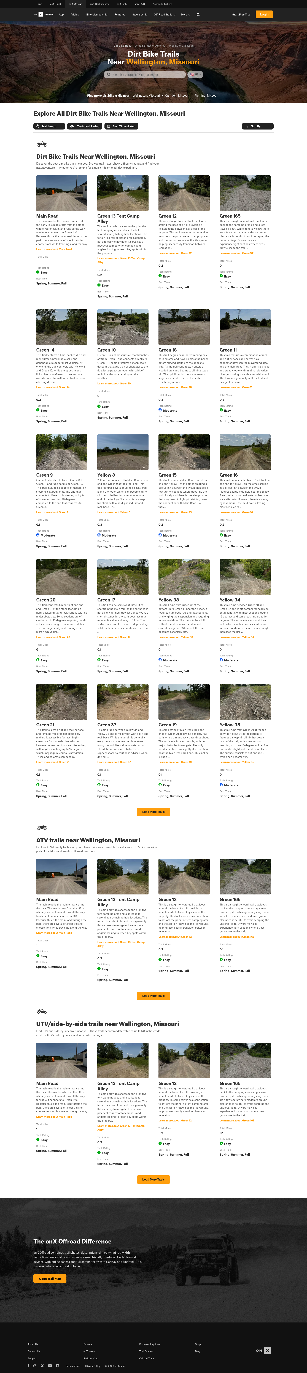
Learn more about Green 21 (61, 741)
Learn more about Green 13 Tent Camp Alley (123, 237)
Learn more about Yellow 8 (123, 492)
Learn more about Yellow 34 (245, 616)
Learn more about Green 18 (184, 367)
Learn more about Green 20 (61, 616)
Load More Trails (153, 811)
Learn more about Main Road (61, 237)
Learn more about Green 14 (61, 367)
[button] (49, 126)
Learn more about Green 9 (61, 492)
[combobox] (147, 74)
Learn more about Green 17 (123, 616)
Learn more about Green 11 (245, 367)
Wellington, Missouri (146, 95)
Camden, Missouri (177, 95)
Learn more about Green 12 (184, 237)
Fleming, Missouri (206, 95)
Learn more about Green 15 (184, 492)
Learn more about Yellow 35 (245, 741)
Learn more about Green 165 (245, 237)
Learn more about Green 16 (245, 492)
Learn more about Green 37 (123, 741)
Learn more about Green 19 (184, 741)
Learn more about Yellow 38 (184, 616)
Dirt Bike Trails (122, 45)
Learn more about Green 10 (123, 367)
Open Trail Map (50, 1278)
